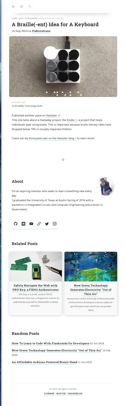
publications (31, 18)
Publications (41, 31)
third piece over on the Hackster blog (51, 138)
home (14, 18)
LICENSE (49, 393)
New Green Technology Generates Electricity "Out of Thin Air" (90, 290)
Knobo (71, 120)
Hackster (51, 115)
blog (21, 18)
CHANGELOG (75, 393)
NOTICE (60, 393)
